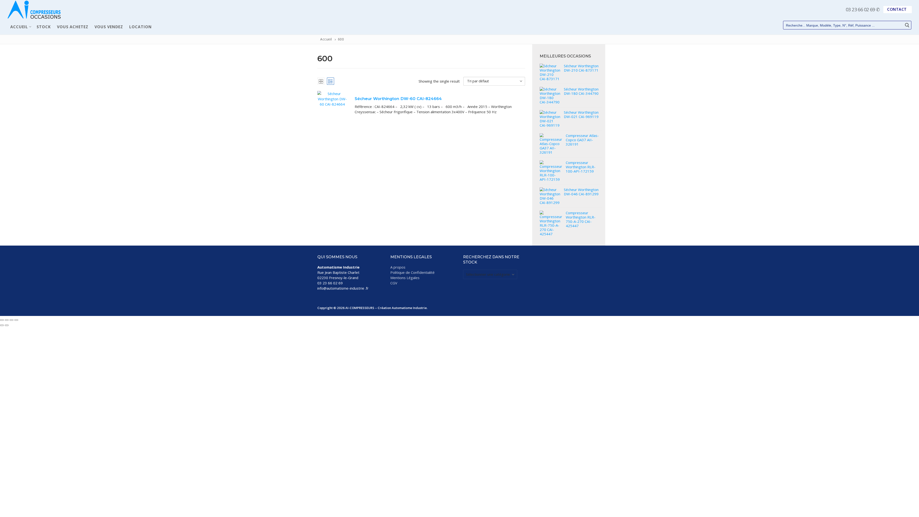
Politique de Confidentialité (412, 272)
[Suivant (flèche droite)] (7, 325)
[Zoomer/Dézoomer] (2, 320)
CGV (393, 283)
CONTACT (897, 9)
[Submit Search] (907, 25)
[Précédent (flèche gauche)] (2, 325)
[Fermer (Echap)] (16, 320)
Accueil (326, 39)
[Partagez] (11, 320)
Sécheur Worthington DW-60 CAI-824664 (398, 98)
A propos (397, 267)
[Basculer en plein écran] (7, 320)
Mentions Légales (405, 277)
